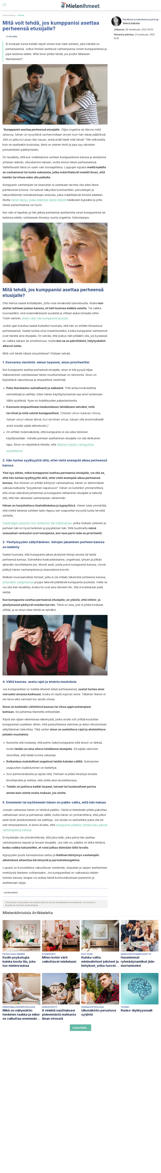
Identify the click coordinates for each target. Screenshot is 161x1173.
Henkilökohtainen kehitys (136, 954)
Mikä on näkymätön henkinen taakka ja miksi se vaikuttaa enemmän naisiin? (21, 1015)
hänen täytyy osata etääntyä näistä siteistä (38, 200)
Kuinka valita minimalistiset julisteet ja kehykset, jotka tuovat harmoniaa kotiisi (100, 962)
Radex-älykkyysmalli (136, 1010)
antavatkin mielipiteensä (18, 582)
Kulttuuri (87, 954)
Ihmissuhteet (9, 15)
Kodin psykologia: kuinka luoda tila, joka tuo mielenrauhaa (19, 961)
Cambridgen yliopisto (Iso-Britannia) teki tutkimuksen (37, 523)
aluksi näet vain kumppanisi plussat (45, 318)
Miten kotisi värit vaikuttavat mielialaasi (59, 959)
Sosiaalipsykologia (92, 1007)
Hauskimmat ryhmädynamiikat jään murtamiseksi (137, 961)
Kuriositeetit (50, 1007)
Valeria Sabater (131, 23)
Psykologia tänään (14, 954)
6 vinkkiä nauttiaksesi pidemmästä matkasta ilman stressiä (59, 1014)
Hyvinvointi (49, 954)
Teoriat (125, 1007)
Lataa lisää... (80, 1027)
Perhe (21, 15)
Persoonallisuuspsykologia (19, 1007)
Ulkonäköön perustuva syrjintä (98, 1012)
